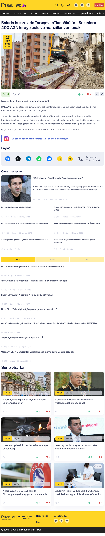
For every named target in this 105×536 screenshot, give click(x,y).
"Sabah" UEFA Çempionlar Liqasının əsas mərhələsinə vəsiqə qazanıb (37, 351)
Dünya (100, 13)
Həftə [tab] (52, 259)
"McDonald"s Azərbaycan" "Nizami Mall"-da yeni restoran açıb (34, 280)
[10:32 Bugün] (26, 429)
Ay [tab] (87, 259)
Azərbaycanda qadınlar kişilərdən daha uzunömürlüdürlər (24, 239)
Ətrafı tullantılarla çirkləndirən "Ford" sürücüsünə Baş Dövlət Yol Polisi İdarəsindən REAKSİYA (49, 323)
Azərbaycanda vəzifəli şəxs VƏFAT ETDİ (22, 337)
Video (65, 217)
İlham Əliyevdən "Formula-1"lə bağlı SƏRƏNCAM (27, 295)
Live (101, 5)
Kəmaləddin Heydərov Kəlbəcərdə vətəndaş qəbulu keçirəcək (74, 240)
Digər (12, 276)
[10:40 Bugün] (26, 384)
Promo (12, 290)
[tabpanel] (52, 313)
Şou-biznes (87, 13)
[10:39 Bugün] (79, 384)
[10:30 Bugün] (79, 429)
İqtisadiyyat (20, 13)
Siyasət (5, 13)
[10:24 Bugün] (26, 475)
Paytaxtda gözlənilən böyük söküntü (16, 207)
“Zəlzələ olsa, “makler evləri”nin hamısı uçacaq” (58, 178)
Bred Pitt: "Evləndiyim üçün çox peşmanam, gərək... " (29, 309)
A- (97, 94)
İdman (45, 13)
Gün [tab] (18, 259)
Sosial (34, 13)
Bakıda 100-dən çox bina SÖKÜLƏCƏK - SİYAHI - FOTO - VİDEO (77, 208)
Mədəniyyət (70, 13)
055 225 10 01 (93, 160)
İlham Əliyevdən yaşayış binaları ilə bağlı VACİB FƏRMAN (77, 223)
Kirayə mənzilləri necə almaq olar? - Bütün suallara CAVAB (24, 223)
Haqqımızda (42, 516)
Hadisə (55, 13)
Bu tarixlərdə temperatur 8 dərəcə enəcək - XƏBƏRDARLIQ (32, 266)
